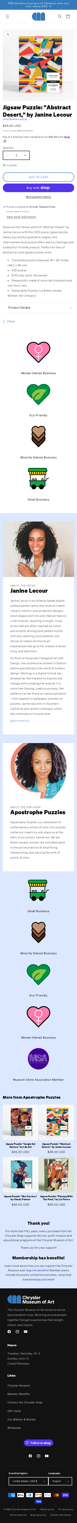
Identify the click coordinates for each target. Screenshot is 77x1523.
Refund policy (47, 1509)
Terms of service (18, 1515)
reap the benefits (37, 1270)
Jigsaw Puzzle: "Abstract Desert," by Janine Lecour (56, 1145)
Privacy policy (66, 1509)
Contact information (60, 1515)
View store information (21, 216)
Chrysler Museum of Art (24, 1509)
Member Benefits (18, 1393)
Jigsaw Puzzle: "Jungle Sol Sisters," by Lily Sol (20, 1145)
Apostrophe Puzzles (15, 119)
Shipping (7, 130)
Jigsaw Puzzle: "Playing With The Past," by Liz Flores (56, 1198)
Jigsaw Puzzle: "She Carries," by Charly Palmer (20, 1198)
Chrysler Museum (18, 1385)
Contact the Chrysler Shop (25, 1402)
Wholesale (14, 1427)
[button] (7, 16)
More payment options (38, 196)
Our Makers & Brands (21, 1419)
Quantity (8, 147)
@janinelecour (19, 721)
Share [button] (11, 321)
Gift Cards (14, 1411)
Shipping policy (38, 1515)
